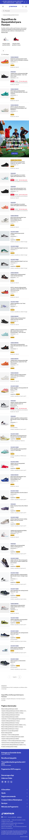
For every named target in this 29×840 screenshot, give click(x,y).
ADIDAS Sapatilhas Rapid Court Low (19, 248)
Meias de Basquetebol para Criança (9, 728)
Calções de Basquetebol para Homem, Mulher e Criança (14, 710)
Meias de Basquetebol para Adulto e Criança (12, 726)
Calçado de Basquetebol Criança (16, 44)
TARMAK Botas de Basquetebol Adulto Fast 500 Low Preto (17, 318)
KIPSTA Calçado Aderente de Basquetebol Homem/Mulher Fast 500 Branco (18, 108)
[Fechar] (26, 2)
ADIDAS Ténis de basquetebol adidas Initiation (17, 464)
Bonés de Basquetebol (6, 732)
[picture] (5, 61)
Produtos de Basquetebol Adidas (9, 746)
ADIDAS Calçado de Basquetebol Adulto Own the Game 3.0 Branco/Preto (18, 404)
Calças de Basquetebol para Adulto (9, 716)
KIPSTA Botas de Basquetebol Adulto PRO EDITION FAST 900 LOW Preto (18, 346)
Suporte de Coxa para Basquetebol (9, 730)
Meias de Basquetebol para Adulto (9, 708)
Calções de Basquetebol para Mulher (10, 738)
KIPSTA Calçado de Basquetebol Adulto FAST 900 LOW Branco (18, 375)
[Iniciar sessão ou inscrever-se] (22, 6)
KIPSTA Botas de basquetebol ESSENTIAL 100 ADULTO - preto (17, 162)
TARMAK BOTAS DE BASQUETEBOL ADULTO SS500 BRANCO (18, 531)
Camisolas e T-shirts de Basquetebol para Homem (13, 718)
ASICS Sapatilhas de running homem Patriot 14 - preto (19, 633)
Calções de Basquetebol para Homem (10, 714)
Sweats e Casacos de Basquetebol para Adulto (12, 736)
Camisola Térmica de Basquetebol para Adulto (12, 742)
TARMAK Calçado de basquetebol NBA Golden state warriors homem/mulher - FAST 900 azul (18, 331)
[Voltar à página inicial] (13, 6)
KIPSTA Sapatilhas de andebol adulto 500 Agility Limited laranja (18, 205)
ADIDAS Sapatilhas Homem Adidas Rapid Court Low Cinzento (18, 519)
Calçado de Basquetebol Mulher (6, 44)
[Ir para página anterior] (9, 677)
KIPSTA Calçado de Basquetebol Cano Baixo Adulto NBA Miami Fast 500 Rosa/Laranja (18, 289)
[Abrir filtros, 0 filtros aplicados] (3, 50)
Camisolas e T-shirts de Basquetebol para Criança (13, 740)
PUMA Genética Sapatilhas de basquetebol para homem (17, 648)
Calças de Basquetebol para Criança (10, 722)
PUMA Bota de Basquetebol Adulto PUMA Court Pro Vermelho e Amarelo (19, 59)
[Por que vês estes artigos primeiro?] (2, 54)
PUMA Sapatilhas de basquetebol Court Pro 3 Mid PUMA (18, 449)
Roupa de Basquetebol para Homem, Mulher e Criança (14, 724)
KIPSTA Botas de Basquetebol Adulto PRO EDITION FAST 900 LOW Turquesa (18, 92)
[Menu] (3, 6)
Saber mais (14, 153)
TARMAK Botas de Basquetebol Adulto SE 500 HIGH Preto (17, 275)
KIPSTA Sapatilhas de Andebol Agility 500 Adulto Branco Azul (17, 175)
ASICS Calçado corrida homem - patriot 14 (18, 661)
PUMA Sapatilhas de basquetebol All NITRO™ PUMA (19, 388)
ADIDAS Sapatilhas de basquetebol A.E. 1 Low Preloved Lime (18, 620)
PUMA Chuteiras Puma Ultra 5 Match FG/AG (19, 506)
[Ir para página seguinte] (19, 677)
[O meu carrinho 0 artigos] (26, 6)
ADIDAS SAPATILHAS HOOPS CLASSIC (17, 234)
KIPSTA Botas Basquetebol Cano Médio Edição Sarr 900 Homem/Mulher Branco (18, 219)
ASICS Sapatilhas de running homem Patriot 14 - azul (19, 591)
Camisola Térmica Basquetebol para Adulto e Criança (14, 744)
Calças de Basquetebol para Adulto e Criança (12, 712)
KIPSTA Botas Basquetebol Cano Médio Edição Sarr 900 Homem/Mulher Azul (18, 478)
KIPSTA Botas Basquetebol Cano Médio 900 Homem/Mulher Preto (18, 189)
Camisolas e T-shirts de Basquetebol (10, 734)
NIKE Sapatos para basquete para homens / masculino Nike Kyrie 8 (18, 436)
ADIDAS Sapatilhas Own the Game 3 (19, 492)
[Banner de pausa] (24, 2)
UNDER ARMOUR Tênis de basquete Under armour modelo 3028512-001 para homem (18, 561)
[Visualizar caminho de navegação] (1, 15)
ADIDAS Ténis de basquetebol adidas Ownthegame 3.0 (17, 546)
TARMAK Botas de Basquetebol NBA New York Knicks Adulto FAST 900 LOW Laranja (19, 362)
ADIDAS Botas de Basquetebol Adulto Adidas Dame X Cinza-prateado (17, 607)
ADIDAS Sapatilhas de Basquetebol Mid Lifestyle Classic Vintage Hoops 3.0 (19, 419)
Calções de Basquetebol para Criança (10, 720)
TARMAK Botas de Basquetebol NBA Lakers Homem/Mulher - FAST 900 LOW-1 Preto (19, 75)
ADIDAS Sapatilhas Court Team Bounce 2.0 (17, 304)
